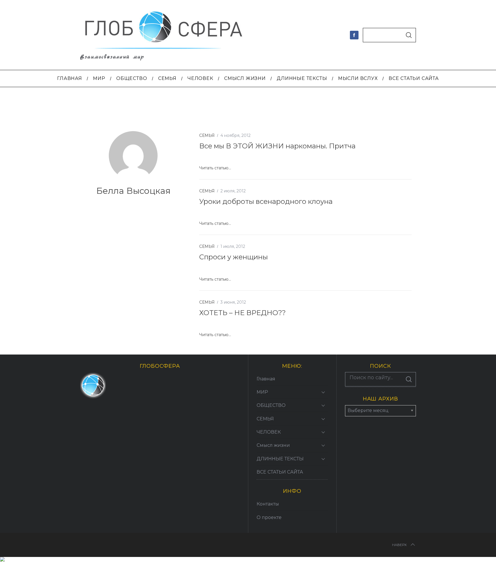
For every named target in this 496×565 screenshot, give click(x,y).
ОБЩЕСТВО (271, 405)
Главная (266, 379)
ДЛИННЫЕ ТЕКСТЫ (280, 458)
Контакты (268, 504)
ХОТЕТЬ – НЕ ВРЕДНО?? (242, 313)
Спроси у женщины (233, 257)
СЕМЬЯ (207, 135)
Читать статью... (215, 168)
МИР (262, 392)
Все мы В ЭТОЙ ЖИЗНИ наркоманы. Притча (277, 146)
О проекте (269, 517)
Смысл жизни (273, 445)
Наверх (399, 545)
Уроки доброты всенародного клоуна (266, 201)
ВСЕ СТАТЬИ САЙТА (280, 472)
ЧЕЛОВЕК (269, 432)
